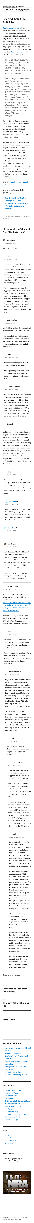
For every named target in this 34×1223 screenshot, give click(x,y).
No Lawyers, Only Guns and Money (18, 1101)
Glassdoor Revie (16, 52)
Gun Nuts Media (11, 1096)
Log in (7, 1135)
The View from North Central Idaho (18, 1114)
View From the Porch (12, 1117)
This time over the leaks (12, 28)
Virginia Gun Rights (12, 1120)
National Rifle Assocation (14, 1053)
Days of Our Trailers (12, 1093)
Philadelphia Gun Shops (13, 1072)
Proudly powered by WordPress (12, 1219)
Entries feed (9, 1138)
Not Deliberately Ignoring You (16, 203)
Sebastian (9, 216)
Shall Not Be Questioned (10, 1217)
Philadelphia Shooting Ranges (16, 1075)
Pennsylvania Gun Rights (14, 1106)
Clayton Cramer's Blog (13, 1090)
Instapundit (9, 1098)
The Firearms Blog (11, 1112)
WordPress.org (10, 1143)
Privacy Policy (23, 1217)
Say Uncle (8, 1109)
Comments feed (10, 1140)
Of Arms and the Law (12, 1104)
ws (23, 52)
